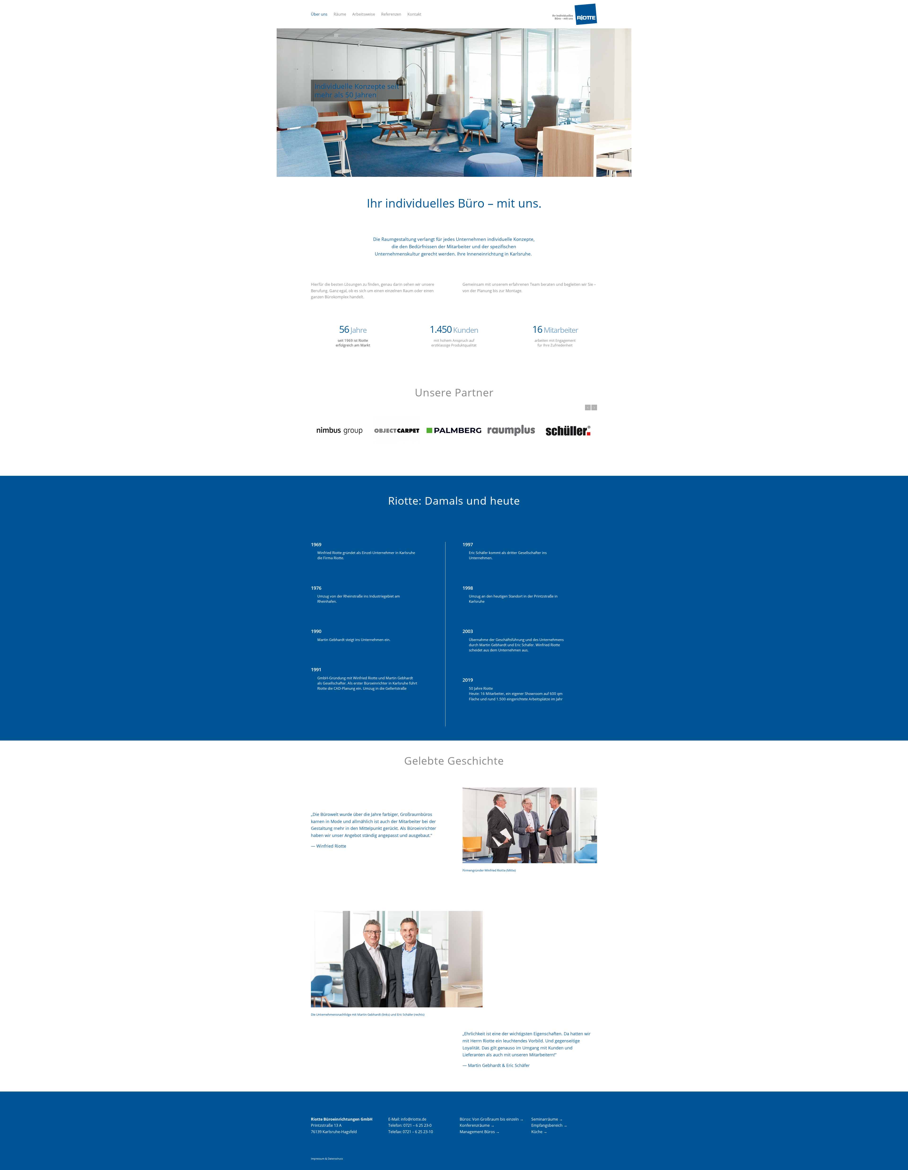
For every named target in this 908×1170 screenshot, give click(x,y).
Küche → (539, 1131)
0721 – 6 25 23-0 (417, 1125)
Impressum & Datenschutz (327, 1158)
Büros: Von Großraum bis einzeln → (492, 1119)
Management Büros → (480, 1131)
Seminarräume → (547, 1119)
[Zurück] (588, 407)
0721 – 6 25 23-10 (418, 1131)
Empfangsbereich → (549, 1125)
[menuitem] (319, 14)
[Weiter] (594, 407)
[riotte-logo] (574, 14)
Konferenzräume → (477, 1125)
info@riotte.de (413, 1119)
